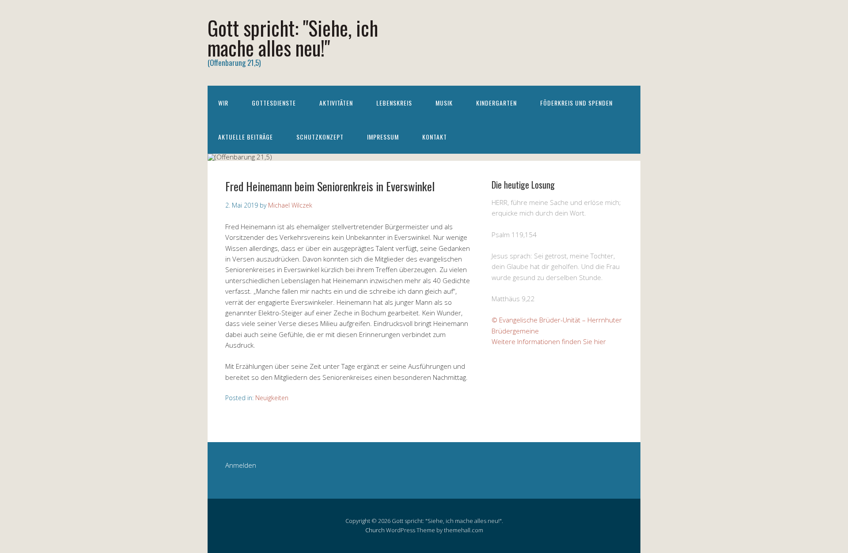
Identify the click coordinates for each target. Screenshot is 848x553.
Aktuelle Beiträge (245, 136)
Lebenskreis (394, 102)
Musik (444, 102)
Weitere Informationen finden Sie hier (549, 341)
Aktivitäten (336, 102)
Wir (223, 102)
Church (375, 530)
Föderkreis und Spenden (576, 102)
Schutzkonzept (320, 136)
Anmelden (240, 465)
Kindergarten (496, 102)
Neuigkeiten (271, 398)
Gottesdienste (274, 102)
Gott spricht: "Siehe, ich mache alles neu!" (293, 37)
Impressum (383, 136)
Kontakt (434, 136)
